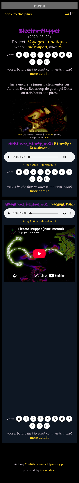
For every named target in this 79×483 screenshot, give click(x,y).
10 (47, 62)
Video (70, 204)
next (47, 137)
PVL (61, 47)
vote (20, 134)
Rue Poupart (36, 47)
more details (39, 73)
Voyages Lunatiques (47, 42)
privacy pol (57, 464)
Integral (57, 204)
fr (73, 13)
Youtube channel (36, 464)
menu (39, 6)
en (67, 13)
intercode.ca (48, 470)
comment (49, 134)
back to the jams (18, 14)
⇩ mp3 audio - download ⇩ (39, 164)
